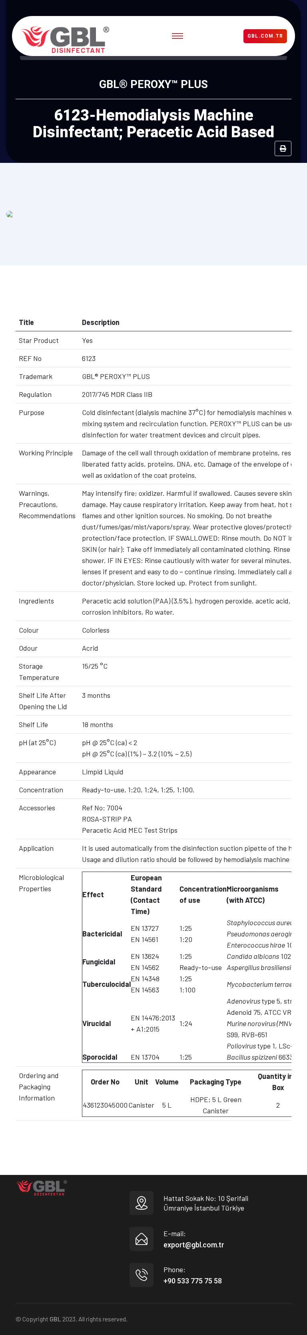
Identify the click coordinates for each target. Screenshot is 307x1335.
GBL (55, 1319)
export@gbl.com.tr (193, 1245)
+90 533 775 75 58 (192, 1281)
